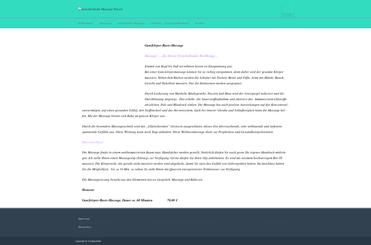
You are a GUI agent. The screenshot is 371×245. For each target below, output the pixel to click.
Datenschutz (84, 227)
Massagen (105, 23)
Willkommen (85, 23)
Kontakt (199, 23)
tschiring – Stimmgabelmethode (170, 23)
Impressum (83, 218)
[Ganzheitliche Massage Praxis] (100, 9)
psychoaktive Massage (131, 23)
